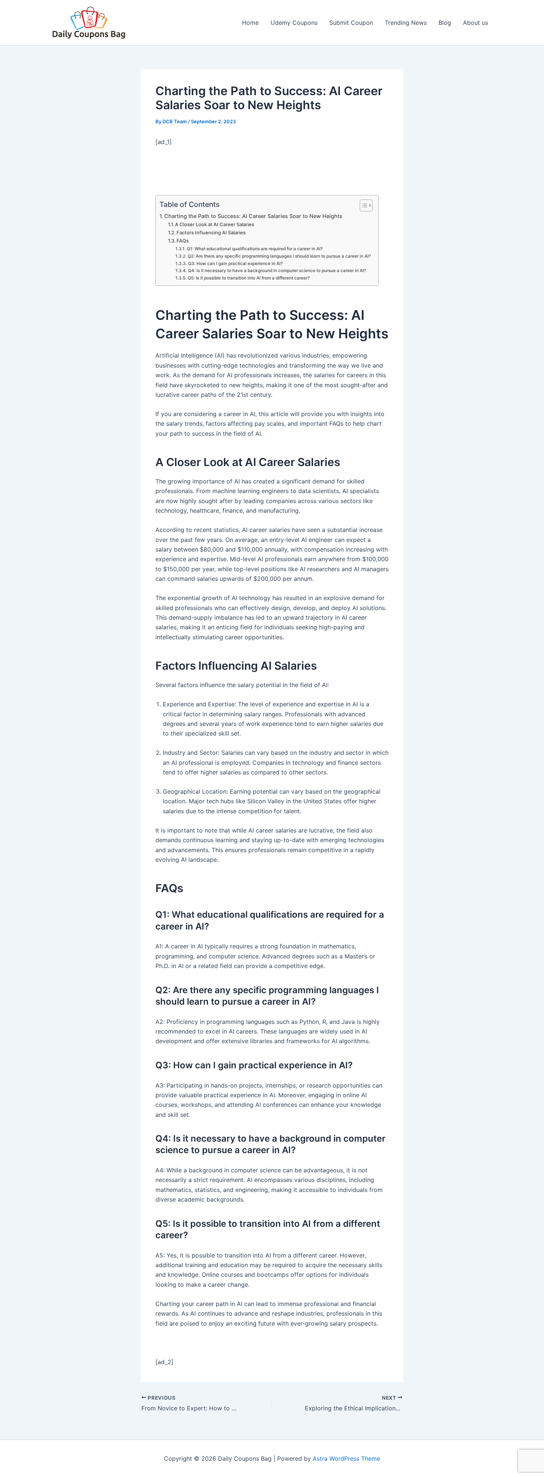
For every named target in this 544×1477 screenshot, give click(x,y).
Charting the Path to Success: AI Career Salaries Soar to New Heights (253, 216)
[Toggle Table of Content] (362, 205)
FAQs (183, 241)
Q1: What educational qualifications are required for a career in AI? (254, 248)
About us (475, 22)
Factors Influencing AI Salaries (211, 232)
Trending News (406, 22)
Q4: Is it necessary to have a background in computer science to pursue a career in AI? (277, 270)
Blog (445, 22)
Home (250, 22)
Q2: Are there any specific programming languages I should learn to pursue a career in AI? (279, 256)
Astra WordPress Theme (346, 1458)
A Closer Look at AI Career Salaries (214, 224)
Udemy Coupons (294, 22)
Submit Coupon (351, 22)
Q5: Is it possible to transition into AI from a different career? (248, 278)
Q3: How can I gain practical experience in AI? (235, 263)
